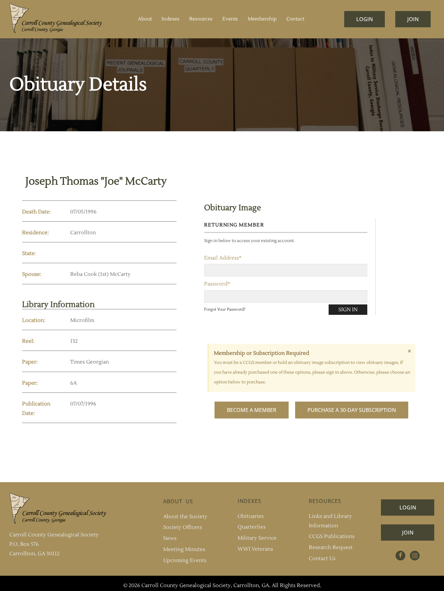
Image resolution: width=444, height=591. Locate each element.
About (145, 19)
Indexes (170, 19)
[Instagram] (415, 555)
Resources (201, 19)
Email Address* (223, 258)
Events (230, 19)
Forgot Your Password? (224, 309)
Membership (262, 19)
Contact (295, 19)
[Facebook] (400, 555)
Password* (217, 284)
